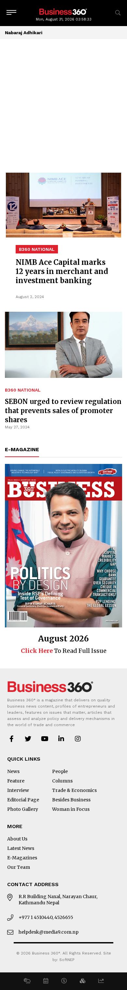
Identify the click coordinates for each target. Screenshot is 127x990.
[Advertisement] (63, 105)
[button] (26, 981)
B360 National (23, 390)
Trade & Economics (74, 790)
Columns (62, 781)
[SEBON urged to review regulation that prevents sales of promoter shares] (63, 278)
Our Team (18, 867)
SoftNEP (67, 959)
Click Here (37, 650)
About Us (17, 839)
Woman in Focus (71, 809)
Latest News (20, 848)
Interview (18, 790)
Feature (15, 781)
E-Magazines (22, 858)
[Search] (117, 13)
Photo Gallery (22, 809)
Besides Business (71, 800)
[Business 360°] (63, 11)
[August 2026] (63, 545)
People (60, 771)
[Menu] (11, 13)
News (13, 771)
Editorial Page (23, 800)
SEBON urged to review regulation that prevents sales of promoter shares (63, 410)
